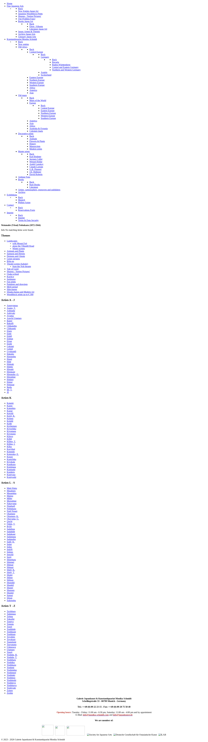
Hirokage (11, 372)
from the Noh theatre (21, 266)
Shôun (10, 577)
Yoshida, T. (12, 657)
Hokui (9, 382)
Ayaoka (10, 316)
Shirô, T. (11, 572)
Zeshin (10, 693)
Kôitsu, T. (11, 441)
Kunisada (11, 469)
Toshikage (11, 632)
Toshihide (11, 629)
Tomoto (10, 624)
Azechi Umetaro (14, 318)
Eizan (9, 341)
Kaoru (9, 406)
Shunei (10, 588)
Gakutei (10, 346)
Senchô (10, 554)
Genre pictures (13, 259)
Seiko (9, 547)
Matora (10, 496)
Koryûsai (11, 449)
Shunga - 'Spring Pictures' (18, 271)
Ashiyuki (11, 313)
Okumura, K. (13, 516)
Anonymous (12, 305)
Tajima (10, 616)
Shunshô (11, 582)
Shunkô (10, 585)
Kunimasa (11, 467)
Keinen (10, 418)
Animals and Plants (15, 251)
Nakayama (11, 503)
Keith (9, 423)
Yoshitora (11, 678)
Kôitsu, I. (11, 444)
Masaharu (11, 491)
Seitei (9, 544)
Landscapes (12, 241)
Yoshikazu (11, 665)
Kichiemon (12, 426)
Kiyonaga (11, 434)
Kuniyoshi (11, 477)
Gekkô (10, 349)
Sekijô (9, 549)
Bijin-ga (10, 261)
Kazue (10, 411)
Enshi (9, 344)
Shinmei (10, 562)
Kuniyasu (11, 474)
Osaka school (13, 274)
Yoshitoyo (11, 683)
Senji (9, 557)
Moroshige (11, 501)
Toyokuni (11, 639)
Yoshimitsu (12, 670)
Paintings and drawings (17, 284)
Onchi (9, 521)
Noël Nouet (12, 511)
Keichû (10, 413)
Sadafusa (11, 529)
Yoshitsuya (12, 685)
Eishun (10, 338)
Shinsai (10, 565)
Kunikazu (11, 464)
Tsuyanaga (11, 644)
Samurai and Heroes (16, 253)
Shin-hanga (12, 289)
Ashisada (11, 310)
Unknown (11, 647)
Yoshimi (10, 667)
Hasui (9, 359)
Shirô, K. (11, 570)
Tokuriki (10, 619)
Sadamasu (11, 536)
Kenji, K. (11, 416)
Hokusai (10, 384)
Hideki (10, 367)
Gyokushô (11, 351)
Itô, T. (9, 390)
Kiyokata (11, 462)
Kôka (9, 446)
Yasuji (9, 652)
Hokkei (10, 379)
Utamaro (11, 649)
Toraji (9, 626)
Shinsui (10, 567)
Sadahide (11, 531)
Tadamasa (11, 614)
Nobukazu (11, 508)
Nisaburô (11, 506)
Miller (9, 498)
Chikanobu (12, 326)
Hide (9, 361)
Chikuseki (11, 328)
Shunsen (10, 590)
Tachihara (11, 611)
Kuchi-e (10, 276)
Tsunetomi (11, 642)
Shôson (10, 580)
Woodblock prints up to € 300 (20, 294)
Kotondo (11, 451)
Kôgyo (10, 436)
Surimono (11, 279)
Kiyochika (11, 428)
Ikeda (9, 387)
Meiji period (12, 287)
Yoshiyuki (11, 688)
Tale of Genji (13, 269)
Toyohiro (11, 637)
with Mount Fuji (19, 243)
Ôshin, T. (11, 524)
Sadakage (11, 534)
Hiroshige (11, 377)
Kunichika (11, 459)
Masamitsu (11, 493)
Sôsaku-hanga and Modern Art (20, 292)
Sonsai (10, 595)
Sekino (10, 552)
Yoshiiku (11, 662)
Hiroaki (10, 369)
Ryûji (9, 526)
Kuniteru (11, 472)
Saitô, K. (11, 542)
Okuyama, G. (13, 519)
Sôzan (9, 598)
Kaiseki (10, 403)
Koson (10, 457)
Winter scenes (18, 248)
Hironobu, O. (13, 374)
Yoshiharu (11, 660)
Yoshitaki (11, 675)
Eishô (9, 336)
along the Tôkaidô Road (23, 246)
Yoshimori (11, 672)
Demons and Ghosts (16, 256)
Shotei (9, 575)
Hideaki (10, 364)
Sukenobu (11, 600)
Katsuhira (11, 408)
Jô (8, 392)
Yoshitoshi (11, 680)
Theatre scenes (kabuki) (17, 264)
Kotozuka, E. (13, 454)
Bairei (9, 321)
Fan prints (11, 282)
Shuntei (10, 593)
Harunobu (11, 356)
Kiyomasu (11, 431)
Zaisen (10, 690)
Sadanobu (11, 539)
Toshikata (11, 634)
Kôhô (9, 439)
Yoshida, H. (12, 655)
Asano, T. (11, 308)
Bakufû (10, 323)
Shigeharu (11, 559)
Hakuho (10, 354)
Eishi (9, 333)
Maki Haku (12, 488)
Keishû (10, 421)
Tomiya (10, 621)
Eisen (9, 331)
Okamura (11, 514)
